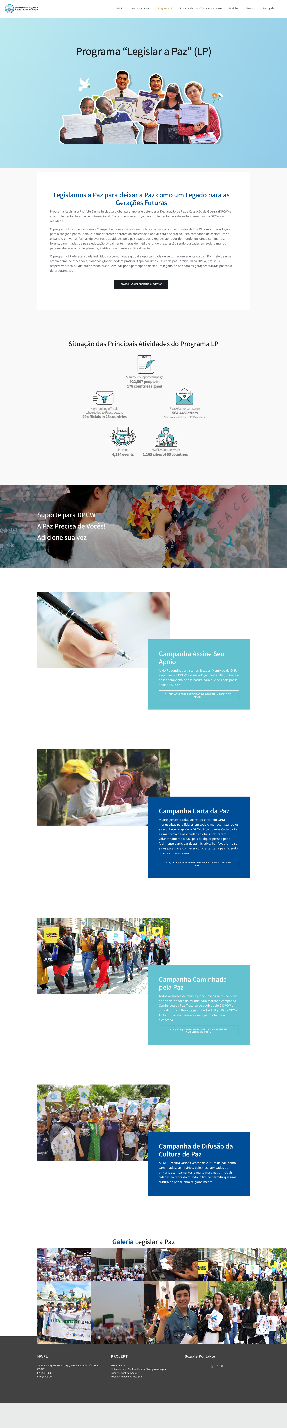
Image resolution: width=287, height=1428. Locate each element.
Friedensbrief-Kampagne (125, 1372)
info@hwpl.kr (44, 1376)
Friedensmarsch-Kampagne (126, 1376)
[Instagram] (212, 1366)
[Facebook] (217, 1366)
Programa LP (118, 1365)
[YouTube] (222, 1366)
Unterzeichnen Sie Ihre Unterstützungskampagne (139, 1369)
